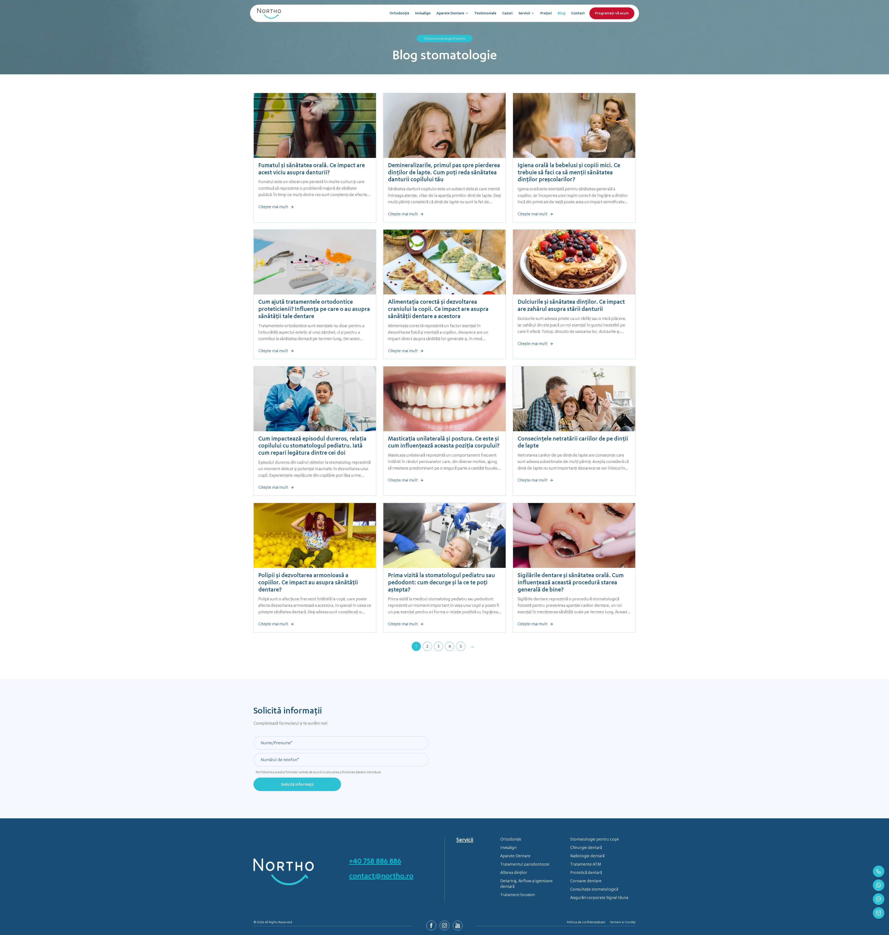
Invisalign (423, 14)
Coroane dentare (585, 881)
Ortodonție (399, 14)
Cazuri (507, 14)
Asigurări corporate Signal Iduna (599, 898)
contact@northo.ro (381, 877)
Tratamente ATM (585, 864)
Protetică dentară (586, 873)
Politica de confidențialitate (586, 922)
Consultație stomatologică (594, 889)
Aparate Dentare (450, 14)
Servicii (524, 14)
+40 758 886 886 (375, 862)
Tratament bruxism (517, 895)
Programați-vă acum (612, 14)
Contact (578, 14)
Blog (561, 14)
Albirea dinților (513, 873)
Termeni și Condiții (622, 922)
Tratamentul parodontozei (524, 864)
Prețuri (546, 14)
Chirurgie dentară (586, 848)
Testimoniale (485, 14)
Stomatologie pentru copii (594, 839)
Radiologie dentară (587, 856)
